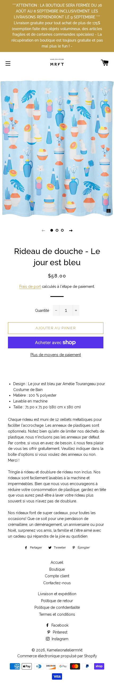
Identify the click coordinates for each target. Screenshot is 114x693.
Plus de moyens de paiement (55, 355)
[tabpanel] (57, 149)
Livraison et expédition (57, 594)
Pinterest (59, 632)
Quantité (42, 310)
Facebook (59, 625)
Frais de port (30, 286)
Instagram (59, 639)
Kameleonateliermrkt (64, 650)
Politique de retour (57, 601)
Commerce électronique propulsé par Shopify (57, 656)
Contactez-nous (57, 583)
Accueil (57, 562)
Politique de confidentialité (57, 607)
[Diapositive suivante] (71, 230)
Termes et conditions (57, 614)
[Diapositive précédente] (43, 230)
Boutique (57, 569)
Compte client (57, 576)
